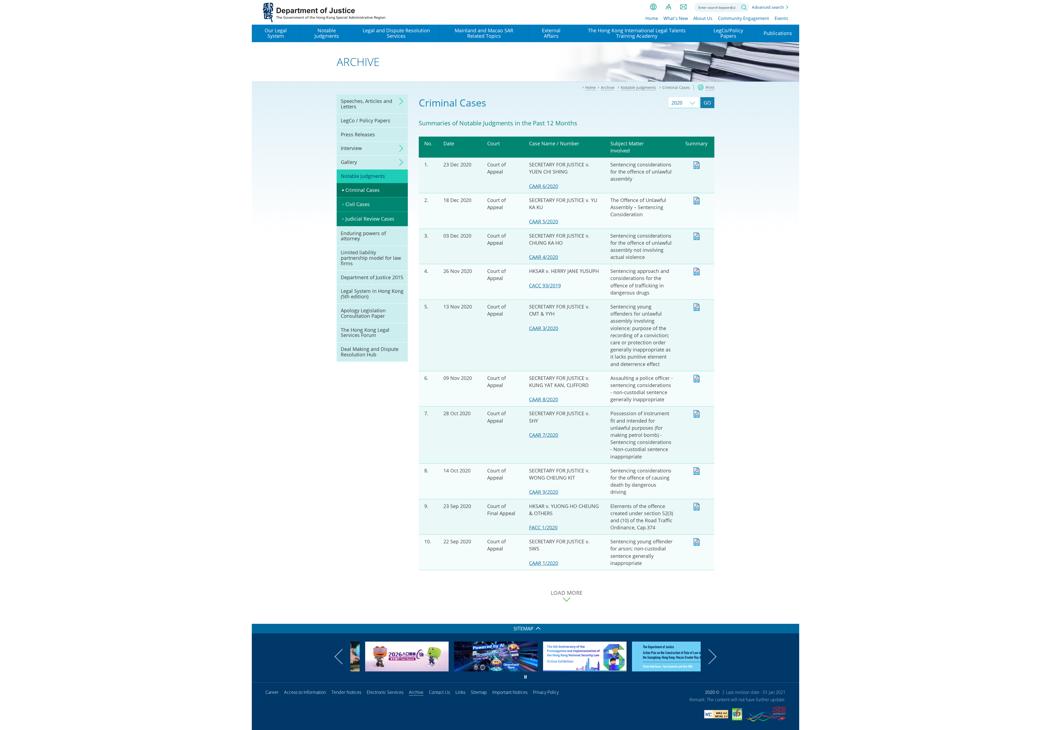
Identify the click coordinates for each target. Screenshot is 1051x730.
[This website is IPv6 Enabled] (737, 715)
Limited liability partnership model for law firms (371, 258)
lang (653, 7)
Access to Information (305, 692)
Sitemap (479, 692)
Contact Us (439, 692)
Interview (351, 148)
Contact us (683, 7)
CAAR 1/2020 (543, 563)
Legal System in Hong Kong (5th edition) (372, 294)
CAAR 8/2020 (543, 399)
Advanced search (768, 7)
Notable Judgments (363, 176)
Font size (668, 7)
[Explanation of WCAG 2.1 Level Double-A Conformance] (716, 715)
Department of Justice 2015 (372, 277)
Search (743, 7)
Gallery (349, 162)
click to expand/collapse (399, 101)
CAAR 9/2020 (543, 492)
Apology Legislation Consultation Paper (363, 313)
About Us (702, 18)
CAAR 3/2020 (543, 328)
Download (696, 165)
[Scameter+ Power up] (481, 669)
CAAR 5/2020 (543, 221)
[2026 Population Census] (392, 669)
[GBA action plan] (659, 669)
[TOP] (791, 616)
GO (707, 102)
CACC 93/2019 (545, 285)
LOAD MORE (566, 592)
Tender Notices (346, 692)
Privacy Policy (546, 692)
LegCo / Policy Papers (365, 120)
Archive (416, 692)
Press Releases (358, 134)
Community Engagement (743, 18)
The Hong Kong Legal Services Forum (365, 333)
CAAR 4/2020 (543, 257)
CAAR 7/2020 (543, 435)
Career (272, 692)
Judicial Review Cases (369, 218)
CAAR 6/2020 (543, 186)
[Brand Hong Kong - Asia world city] (766, 715)
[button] (342, 656)
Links (460, 692)
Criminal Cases (362, 190)
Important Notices (509, 692)
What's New (675, 18)
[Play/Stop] (525, 677)
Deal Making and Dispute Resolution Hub (370, 352)
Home (651, 18)
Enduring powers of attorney (363, 236)
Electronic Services (385, 692)
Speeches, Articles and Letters (366, 104)
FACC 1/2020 (543, 527)
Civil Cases (357, 204)
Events (781, 18)
